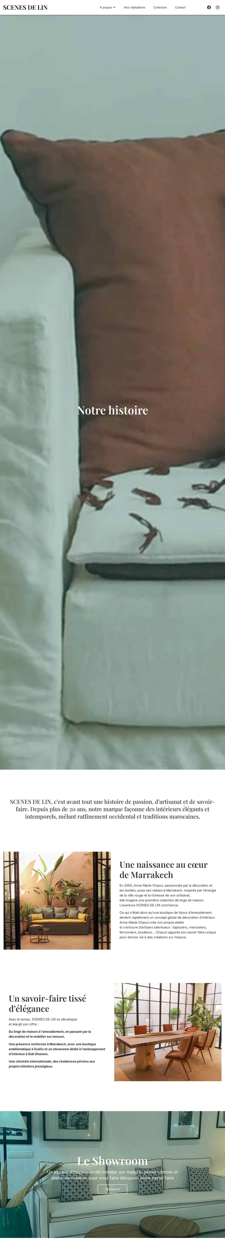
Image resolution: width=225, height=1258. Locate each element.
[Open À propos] (114, 7)
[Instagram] (217, 7)
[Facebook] (209, 7)
